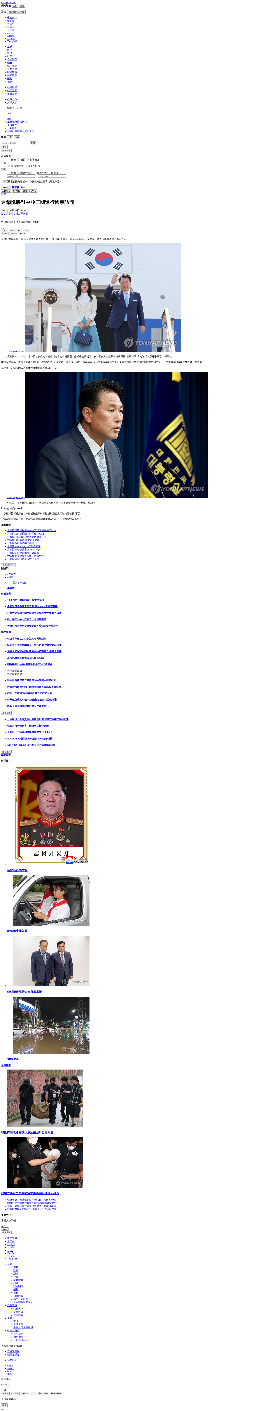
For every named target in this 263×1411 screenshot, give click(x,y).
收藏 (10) (12, 99)
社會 (9, 56)
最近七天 (42, 172)
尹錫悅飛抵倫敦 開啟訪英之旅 (23, 540)
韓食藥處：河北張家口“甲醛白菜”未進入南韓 (31, 1199)
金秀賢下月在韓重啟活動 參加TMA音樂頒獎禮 (32, 606)
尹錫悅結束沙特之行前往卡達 (23, 559)
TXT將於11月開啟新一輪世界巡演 (25, 600)
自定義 (54, 172)
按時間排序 (17, 166)
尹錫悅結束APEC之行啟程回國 (23, 546)
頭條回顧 (12, 87)
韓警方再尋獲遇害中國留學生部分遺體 (28, 725)
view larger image (16, 351)
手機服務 (12, 125)
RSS (9, 118)
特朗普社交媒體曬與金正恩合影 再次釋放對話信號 (34, 645)
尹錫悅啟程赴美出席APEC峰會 (23, 549)
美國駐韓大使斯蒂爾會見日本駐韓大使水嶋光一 (32, 625)
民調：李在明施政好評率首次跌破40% (28, 706)
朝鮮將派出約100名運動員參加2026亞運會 (29, 664)
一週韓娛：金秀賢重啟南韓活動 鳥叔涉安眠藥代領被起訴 (38, 719)
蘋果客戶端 (13, 1354)
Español (11, 1253)
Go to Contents (8, 2)
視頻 (9, 81)
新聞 (9, 1264)
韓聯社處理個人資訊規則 (20, 131)
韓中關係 (12, 65)
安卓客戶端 (13, 1351)
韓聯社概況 (13, 1330)
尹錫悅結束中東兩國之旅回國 (23, 552)
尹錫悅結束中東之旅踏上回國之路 (25, 556)
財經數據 (12, 72)
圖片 (9, 78)
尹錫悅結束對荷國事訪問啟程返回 (25, 533)
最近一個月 (26, 172)
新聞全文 (34, 159)
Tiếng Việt (12, 1258)
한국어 (11, 1241)
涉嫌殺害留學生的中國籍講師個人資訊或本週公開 (34, 687)
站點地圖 (12, 1360)
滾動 (9, 46)
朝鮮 (9, 62)
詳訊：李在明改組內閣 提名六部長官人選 (29, 693)
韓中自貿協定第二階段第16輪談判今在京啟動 (31, 680)
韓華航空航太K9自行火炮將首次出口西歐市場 (32, 699)
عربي (10, 1250)
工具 (9, 1318)
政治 (9, 49)
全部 (13, 159)
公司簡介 (12, 128)
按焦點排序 (34, 166)
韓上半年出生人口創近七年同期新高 (26, 619)
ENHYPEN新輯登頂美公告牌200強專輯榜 (29, 738)
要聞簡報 (12, 75)
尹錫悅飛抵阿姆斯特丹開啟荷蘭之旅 (26, 537)
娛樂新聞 (12, 93)
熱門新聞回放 (20, 1299)
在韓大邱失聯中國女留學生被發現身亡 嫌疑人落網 (34, 613)
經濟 (9, 53)
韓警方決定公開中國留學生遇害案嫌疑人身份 (30, 1193)
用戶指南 (18, 1337)
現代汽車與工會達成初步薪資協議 (25, 658)
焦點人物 (12, 69)
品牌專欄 (12, 1305)
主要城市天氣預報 (17, 121)
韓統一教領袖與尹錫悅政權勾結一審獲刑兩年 (31, 1206)
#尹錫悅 (11, 574)
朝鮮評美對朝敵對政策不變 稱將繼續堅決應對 (32, 1203)
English (11, 1244)
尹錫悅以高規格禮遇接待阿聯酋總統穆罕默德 (31, 530)
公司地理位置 (20, 1340)
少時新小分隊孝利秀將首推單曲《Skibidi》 (30, 732)
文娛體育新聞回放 (23, 1302)
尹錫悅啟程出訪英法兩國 (20, 543)
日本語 (11, 1247)
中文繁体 (12, 1238)
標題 (22, 159)
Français (11, 1256)
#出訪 (10, 577)
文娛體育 (12, 59)
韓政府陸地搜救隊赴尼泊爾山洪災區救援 (27, 1132)
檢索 (4, 147)
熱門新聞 (12, 90)
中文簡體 (6, 1232)
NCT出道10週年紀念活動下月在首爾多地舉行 (31, 745)
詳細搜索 (6, 150)
